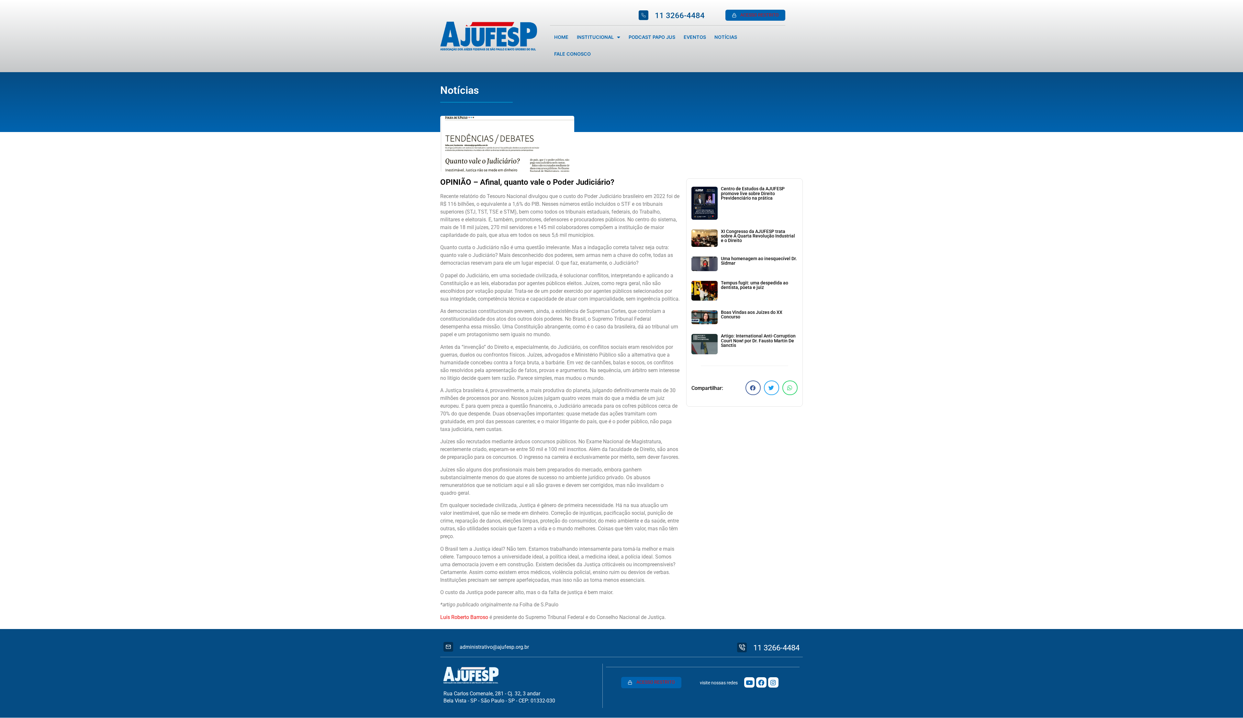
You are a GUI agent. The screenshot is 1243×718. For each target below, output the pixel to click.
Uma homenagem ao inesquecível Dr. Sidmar (759, 261)
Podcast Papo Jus (652, 37)
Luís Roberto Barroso (464, 617)
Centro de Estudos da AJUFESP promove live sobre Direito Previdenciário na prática (753, 193)
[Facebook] (761, 682)
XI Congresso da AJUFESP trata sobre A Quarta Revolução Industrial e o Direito (758, 236)
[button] (753, 388)
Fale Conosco (572, 54)
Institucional (595, 37)
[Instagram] (773, 682)
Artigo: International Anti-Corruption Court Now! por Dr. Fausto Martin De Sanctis (758, 340)
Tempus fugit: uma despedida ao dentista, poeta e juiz (754, 285)
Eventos (695, 37)
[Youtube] (749, 682)
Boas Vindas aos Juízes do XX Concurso (751, 315)
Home (561, 37)
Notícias (725, 37)
